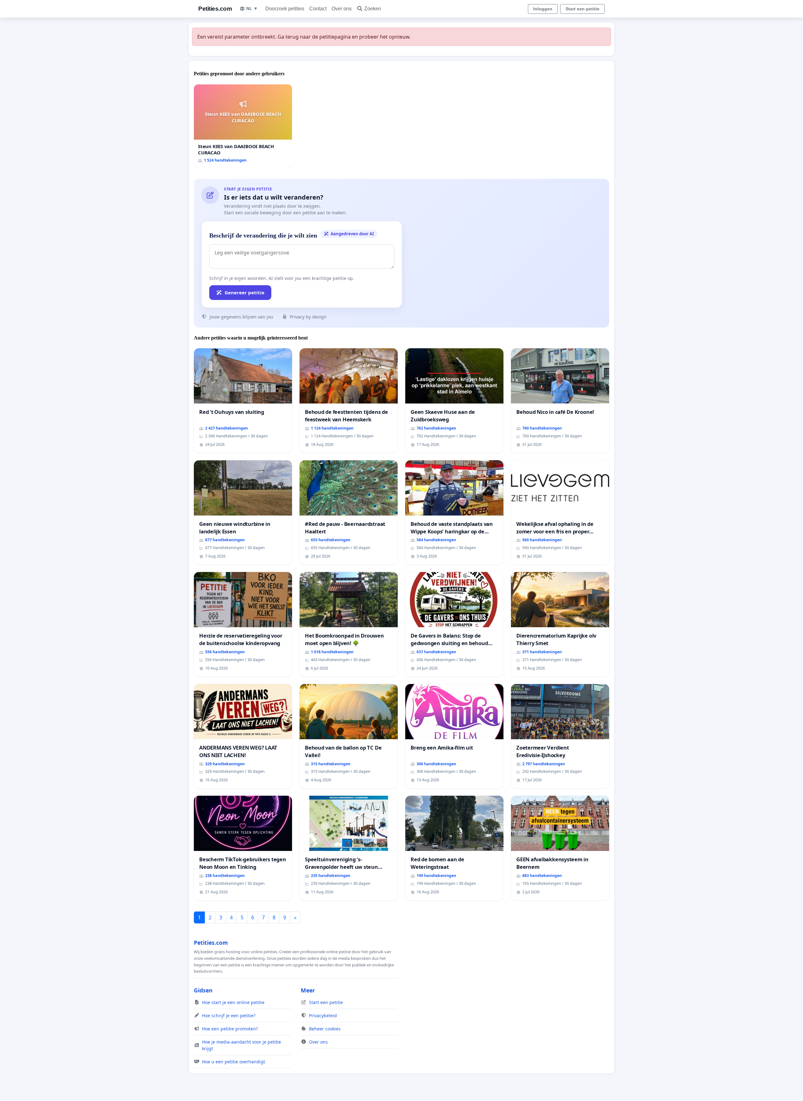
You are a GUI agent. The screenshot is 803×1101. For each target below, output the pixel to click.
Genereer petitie (244, 292)
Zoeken (372, 8)
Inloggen (542, 8)
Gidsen (203, 990)
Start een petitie (582, 8)
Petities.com (215, 8)
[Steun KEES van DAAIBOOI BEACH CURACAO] (243, 126)
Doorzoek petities (284, 8)
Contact (318, 8)
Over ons (342, 8)
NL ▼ (252, 8)
